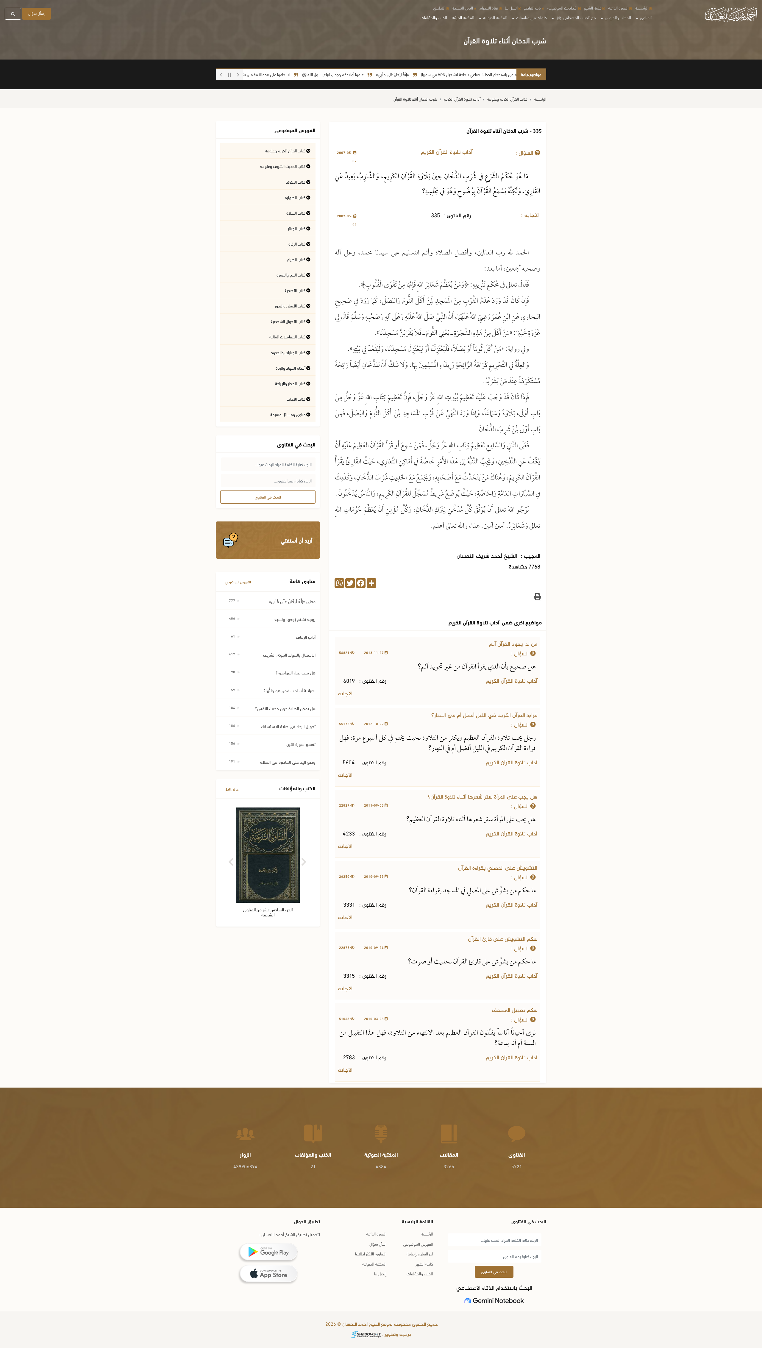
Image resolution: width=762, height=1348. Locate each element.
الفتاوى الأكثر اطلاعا (370, 1253)
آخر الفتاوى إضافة (420, 1253)
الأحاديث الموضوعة (562, 7)
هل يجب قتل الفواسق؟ (296, 672)
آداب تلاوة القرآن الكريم (462, 99)
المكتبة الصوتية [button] (494, 17)
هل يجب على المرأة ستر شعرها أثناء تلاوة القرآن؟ (482, 797)
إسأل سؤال (36, 13)
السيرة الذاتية (618, 7)
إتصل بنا (380, 1273)
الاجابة (346, 694)
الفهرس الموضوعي (238, 581)
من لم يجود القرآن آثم (513, 644)
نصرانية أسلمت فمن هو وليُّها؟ (289, 690)
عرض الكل (231, 788)
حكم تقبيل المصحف (514, 1010)
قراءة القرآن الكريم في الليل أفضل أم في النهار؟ (484, 715)
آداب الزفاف (306, 636)
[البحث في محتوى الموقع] (13, 14)
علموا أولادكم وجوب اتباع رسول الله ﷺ (370, 74)
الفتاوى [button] (645, 17)
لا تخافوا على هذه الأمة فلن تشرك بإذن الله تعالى (288, 74)
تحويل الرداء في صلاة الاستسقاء (288, 726)
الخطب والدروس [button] (617, 17)
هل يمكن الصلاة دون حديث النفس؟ (285, 708)
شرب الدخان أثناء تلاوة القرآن (415, 99)
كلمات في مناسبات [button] (531, 17)
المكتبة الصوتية (374, 1263)
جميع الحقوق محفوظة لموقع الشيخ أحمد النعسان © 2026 (381, 1325)
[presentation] (231, 859)
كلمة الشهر (593, 7)
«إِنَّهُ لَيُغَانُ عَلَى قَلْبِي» (429, 74)
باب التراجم (532, 7)
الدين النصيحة (462, 7)
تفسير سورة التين (301, 744)
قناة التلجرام (489, 7)
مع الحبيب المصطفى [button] (576, 17)
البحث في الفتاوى (268, 497)
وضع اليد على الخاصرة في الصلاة (288, 761)
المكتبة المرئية (463, 17)
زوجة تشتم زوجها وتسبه (295, 619)
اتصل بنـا (511, 7)
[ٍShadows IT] (366, 1335)
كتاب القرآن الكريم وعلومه (507, 99)
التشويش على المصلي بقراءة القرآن (497, 868)
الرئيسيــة (641, 7)
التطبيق (439, 7)
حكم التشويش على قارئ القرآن (502, 939)
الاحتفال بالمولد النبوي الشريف (289, 654)
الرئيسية (540, 99)
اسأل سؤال (377, 1244)
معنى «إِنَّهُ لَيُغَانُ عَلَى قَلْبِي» (292, 601)
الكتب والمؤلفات (434, 17)
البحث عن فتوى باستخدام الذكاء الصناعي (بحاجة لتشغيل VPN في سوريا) (513, 74)
